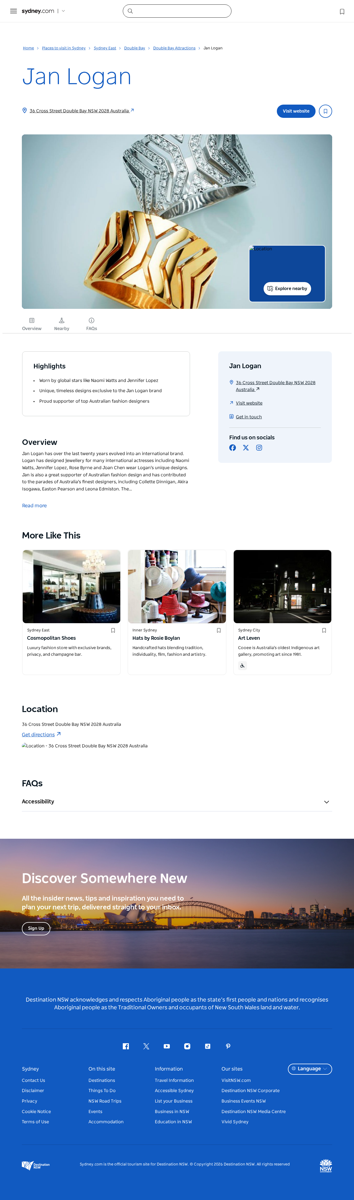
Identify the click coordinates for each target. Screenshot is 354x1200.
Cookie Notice (36, 1111)
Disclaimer (33, 1091)
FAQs (91, 328)
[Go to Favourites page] (341, 11)
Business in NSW (172, 1111)
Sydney (30, 1069)
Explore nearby (291, 288)
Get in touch (249, 417)
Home (28, 48)
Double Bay (134, 48)
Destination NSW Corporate (251, 1091)
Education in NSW (173, 1122)
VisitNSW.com (236, 1080)
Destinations (101, 1080)
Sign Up (36, 928)
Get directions (38, 734)
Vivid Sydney (235, 1122)
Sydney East (105, 48)
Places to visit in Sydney (64, 48)
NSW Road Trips (104, 1101)
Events (95, 1111)
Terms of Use (35, 1122)
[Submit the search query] (130, 11)
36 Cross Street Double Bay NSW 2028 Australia (80, 111)
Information (169, 1069)
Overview (31, 328)
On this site (101, 1069)
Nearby (61, 328)
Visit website (296, 111)
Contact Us (33, 1080)
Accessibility (38, 802)
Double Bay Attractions (174, 48)
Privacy (29, 1101)
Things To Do (102, 1091)
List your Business (173, 1101)
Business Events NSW (244, 1101)
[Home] (38, 11)
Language (309, 1068)
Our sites (232, 1069)
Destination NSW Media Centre (254, 1111)
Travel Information (174, 1080)
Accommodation (106, 1122)
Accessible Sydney (174, 1091)
